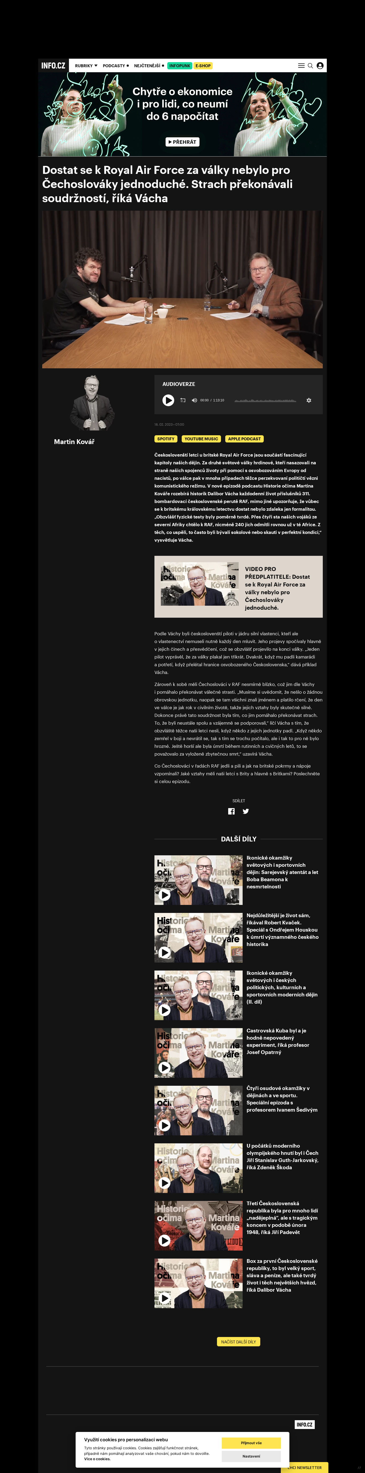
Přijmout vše (251, 1443)
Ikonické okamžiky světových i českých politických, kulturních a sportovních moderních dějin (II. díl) (282, 987)
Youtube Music (201, 438)
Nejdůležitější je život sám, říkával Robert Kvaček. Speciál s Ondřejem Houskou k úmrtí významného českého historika (283, 929)
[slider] (265, 400)
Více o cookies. (97, 1459)
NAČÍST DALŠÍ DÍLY (238, 1341)
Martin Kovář (74, 441)
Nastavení (251, 1456)
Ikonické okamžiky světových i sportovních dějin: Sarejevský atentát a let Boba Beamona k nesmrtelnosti (282, 872)
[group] (194, 400)
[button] (168, 400)
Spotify (165, 438)
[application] (182, 289)
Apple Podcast (244, 438)
